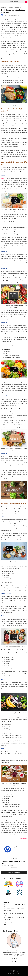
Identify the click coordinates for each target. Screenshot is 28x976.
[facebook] (8, 974)
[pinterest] (13, 974)
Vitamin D (3, 178)
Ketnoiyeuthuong (23, 838)
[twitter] (11, 974)
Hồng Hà (5, 15)
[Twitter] (13, 962)
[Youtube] (15, 962)
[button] (11, 867)
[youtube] (18, 974)
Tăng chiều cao (3, 7)
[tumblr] (15, 974)
